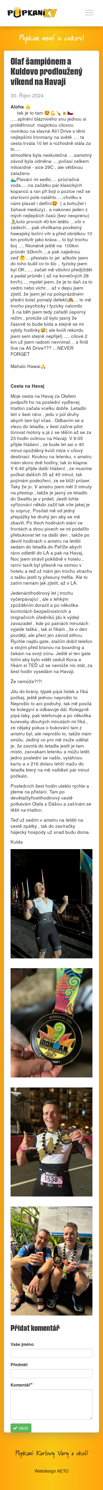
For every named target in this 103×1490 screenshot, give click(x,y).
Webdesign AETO (51, 1471)
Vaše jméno (22, 1344)
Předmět (19, 1365)
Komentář (20, 1385)
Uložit (23, 1428)
